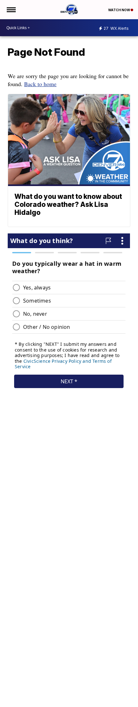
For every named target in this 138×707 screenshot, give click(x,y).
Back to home (40, 84)
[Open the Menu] (11, 10)
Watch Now (119, 10)
